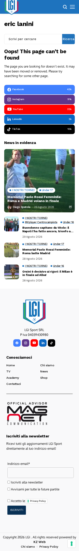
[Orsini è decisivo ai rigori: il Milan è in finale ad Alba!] (11, 272)
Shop (43, 377)
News (44, 371)
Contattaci (13, 383)
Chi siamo (47, 365)
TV (8, 371)
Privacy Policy (38, 500)
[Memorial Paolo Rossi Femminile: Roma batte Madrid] (11, 250)
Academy (12, 377)
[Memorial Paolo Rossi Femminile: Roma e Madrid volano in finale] (39, 180)
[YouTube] (34, 343)
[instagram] (25, 343)
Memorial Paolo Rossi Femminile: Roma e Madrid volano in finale (34, 199)
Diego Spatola (21, 207)
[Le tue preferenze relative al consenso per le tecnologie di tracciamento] (72, 544)
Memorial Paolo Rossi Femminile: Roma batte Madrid (46, 251)
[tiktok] (51, 343)
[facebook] (17, 343)
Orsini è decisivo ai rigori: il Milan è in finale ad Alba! (47, 273)
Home (10, 365)
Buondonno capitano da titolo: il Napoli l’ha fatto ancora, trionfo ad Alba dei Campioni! (47, 229)
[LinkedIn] (43, 343)
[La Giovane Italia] (34, 311)
